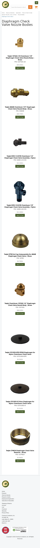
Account (4, 505)
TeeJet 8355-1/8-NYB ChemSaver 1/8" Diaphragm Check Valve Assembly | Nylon (20, 206)
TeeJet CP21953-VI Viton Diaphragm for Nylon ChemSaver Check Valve (20, 402)
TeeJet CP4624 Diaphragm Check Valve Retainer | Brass (20, 451)
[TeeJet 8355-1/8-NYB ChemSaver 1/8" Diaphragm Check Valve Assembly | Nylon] (20, 192)
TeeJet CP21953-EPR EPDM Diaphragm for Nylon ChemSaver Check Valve (20, 353)
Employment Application (8, 499)
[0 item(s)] (36, 7)
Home (3, 491)
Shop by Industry (6, 495)
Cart (3, 507)
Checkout (4, 509)
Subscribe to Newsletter (8, 500)
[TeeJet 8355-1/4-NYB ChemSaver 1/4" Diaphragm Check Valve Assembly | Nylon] (20, 142)
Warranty (4, 511)
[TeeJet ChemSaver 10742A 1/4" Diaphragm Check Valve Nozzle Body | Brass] (20, 290)
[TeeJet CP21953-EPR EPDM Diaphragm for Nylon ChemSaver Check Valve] (20, 339)
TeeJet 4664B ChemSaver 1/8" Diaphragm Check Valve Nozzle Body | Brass (20, 108)
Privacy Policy (5, 512)
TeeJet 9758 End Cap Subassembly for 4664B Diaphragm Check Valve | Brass (20, 255)
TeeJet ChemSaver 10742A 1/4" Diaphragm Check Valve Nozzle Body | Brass (20, 304)
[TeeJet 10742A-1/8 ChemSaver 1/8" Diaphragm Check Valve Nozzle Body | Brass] (20, 42)
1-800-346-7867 (6, 521)
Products (4, 493)
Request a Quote (6, 497)
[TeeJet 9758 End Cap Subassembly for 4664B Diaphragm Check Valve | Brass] (20, 241)
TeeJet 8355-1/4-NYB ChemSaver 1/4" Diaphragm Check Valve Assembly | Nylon (20, 157)
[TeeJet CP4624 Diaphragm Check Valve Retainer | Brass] (20, 437)
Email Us (4, 523)
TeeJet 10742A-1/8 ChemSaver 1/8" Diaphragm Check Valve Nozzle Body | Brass (20, 58)
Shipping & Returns (7, 503)
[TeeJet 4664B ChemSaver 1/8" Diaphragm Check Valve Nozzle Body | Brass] (20, 93)
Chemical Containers (6, 5)
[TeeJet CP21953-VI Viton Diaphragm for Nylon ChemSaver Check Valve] (20, 388)
